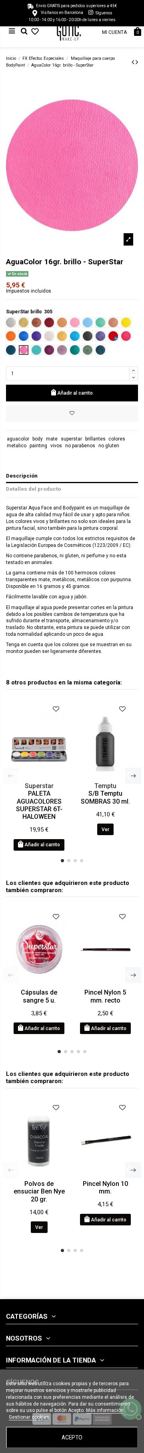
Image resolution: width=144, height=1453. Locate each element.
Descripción (22, 475)
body (37, 439)
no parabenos (80, 445)
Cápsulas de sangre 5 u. (39, 996)
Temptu (105, 786)
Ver (105, 829)
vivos (56, 445)
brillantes (95, 439)
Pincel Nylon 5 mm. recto (105, 996)
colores (116, 439)
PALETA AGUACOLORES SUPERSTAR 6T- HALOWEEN (39, 805)
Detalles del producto (33, 489)
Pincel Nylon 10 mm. (105, 1187)
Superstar (39, 786)
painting (38, 445)
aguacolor (18, 439)
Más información (105, 1410)
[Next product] (137, 62)
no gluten (108, 445)
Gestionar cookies (29, 1417)
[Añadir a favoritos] (72, 413)
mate (52, 439)
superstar (71, 439)
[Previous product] (134, 62)
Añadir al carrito (75, 393)
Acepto (72, 1437)
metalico (16, 445)
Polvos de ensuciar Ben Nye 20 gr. (39, 1191)
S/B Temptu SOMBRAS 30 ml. (105, 797)
